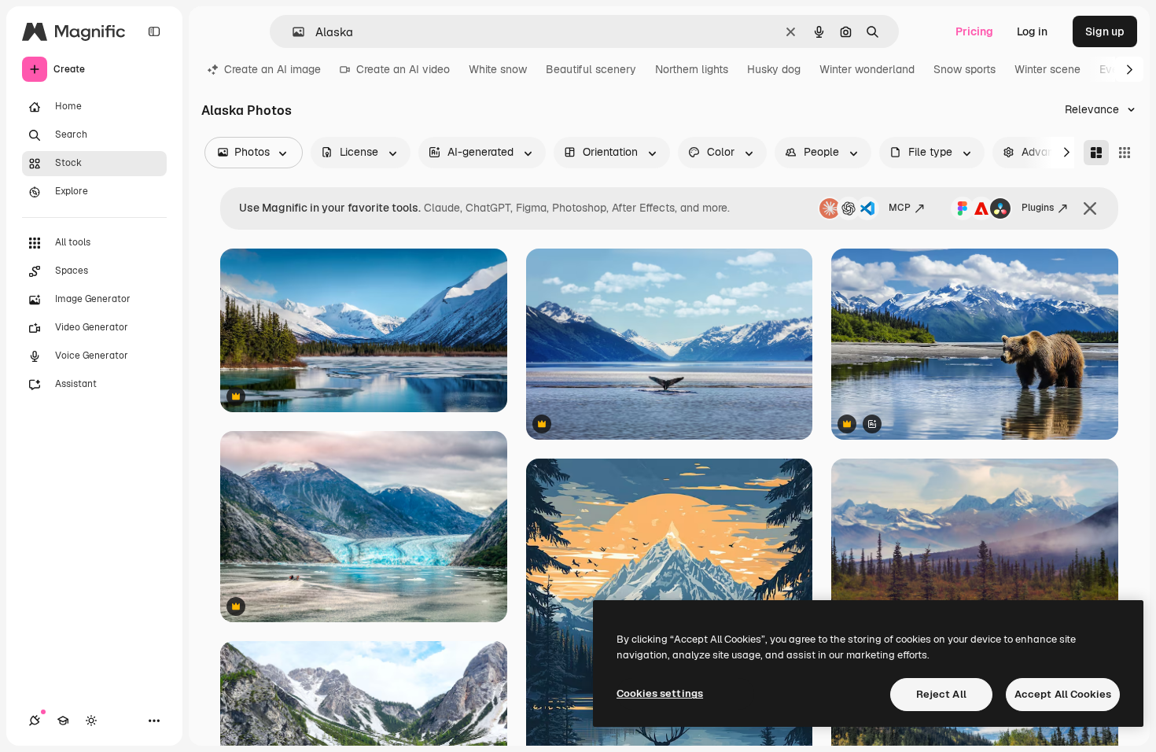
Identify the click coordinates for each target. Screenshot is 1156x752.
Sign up (1105, 31)
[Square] (1124, 152)
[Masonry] (1096, 152)
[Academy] (62, 720)
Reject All (941, 694)
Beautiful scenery (591, 69)
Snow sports (964, 69)
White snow (498, 69)
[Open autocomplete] (292, 32)
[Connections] (34, 720)
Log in (1032, 31)
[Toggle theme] (91, 720)
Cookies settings (660, 693)
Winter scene (1047, 69)
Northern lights (691, 69)
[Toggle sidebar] (154, 31)
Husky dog (774, 69)
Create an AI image (272, 69)
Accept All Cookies (1062, 694)
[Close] (1090, 208)
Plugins (1038, 207)
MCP (900, 207)
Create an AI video (403, 69)
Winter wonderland (867, 69)
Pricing (974, 31)
